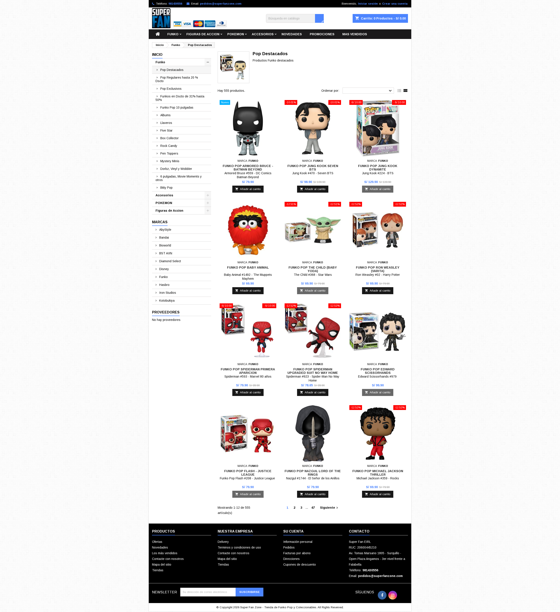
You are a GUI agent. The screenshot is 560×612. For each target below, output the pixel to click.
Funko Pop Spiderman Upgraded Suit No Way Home (312, 371)
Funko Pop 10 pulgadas (176, 107)
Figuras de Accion (202, 34)
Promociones (322, 34)
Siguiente (329, 508)
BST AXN (165, 253)
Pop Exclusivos (171, 88)
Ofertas (157, 541)
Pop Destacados (172, 70)
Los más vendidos (164, 553)
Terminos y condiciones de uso (239, 547)
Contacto (359, 531)
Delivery (223, 541)
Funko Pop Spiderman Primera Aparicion (248, 371)
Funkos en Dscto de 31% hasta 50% (180, 98)
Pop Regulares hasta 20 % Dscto (177, 79)
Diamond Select (169, 261)
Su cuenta (293, 531)
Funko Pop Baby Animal (248, 267)
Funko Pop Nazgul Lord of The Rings (313, 472)
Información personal (297, 541)
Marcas (160, 222)
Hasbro (164, 285)
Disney (163, 269)
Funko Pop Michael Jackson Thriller (377, 472)
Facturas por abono (297, 553)
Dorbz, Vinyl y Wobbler (176, 169)
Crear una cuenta (395, 3)
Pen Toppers (169, 153)
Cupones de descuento (299, 564)
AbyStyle (164, 229)
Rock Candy (168, 146)
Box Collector (169, 138)
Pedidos (289, 547)
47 (313, 507)
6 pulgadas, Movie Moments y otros (179, 178)
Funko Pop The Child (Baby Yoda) (313, 269)
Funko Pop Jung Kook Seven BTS (312, 167)
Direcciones (291, 559)
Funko (172, 34)
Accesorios (263, 34)
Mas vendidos (354, 34)
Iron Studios (167, 292)
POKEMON (235, 34)
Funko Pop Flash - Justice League (247, 472)
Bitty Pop (166, 187)
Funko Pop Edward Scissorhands (378, 371)
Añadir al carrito (248, 189)
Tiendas (157, 570)
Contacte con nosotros (168, 559)
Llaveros (166, 123)
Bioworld (164, 245)
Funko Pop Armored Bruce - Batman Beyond (248, 167)
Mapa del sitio (161, 564)
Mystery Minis (169, 161)
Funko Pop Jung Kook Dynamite (377, 167)
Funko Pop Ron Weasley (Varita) (377, 269)
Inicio (157, 54)
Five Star (166, 130)
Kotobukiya (166, 300)
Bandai (163, 237)
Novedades (292, 34)
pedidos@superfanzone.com (221, 3)
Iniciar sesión (368, 3)
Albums (165, 115)
